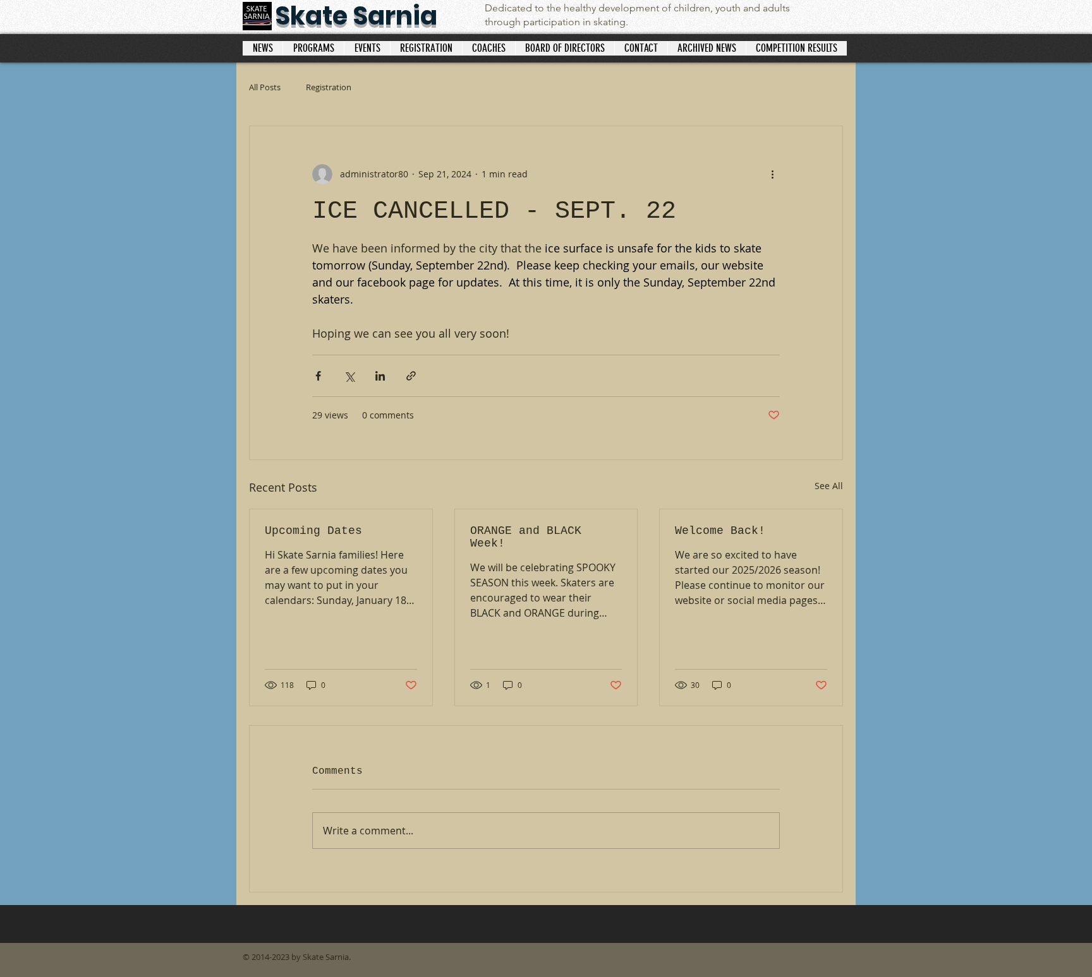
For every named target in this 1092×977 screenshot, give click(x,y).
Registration (328, 87)
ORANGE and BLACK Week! (525, 537)
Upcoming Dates (313, 530)
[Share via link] (411, 376)
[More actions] (772, 174)
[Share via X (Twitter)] (349, 376)
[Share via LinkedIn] (380, 376)
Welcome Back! (720, 530)
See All (829, 486)
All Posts (265, 87)
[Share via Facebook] (318, 376)
